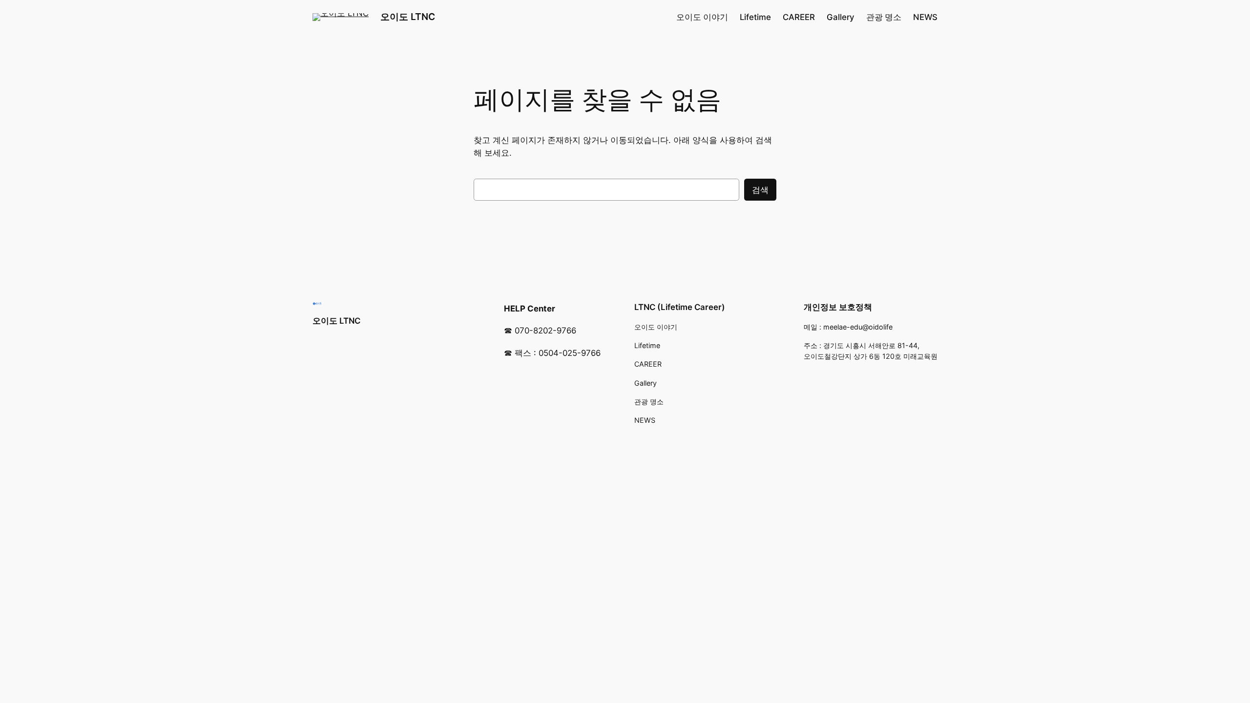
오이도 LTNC (407, 16)
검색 (760, 190)
